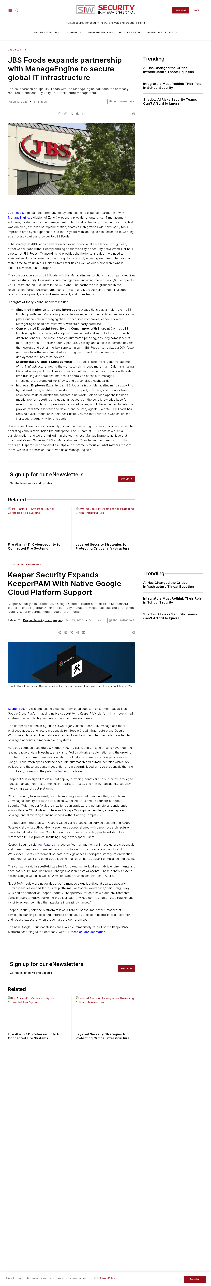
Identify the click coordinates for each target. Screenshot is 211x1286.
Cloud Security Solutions (24, 564)
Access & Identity (130, 32)
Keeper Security (19, 708)
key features (46, 844)
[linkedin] (65, 113)
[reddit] (77, 113)
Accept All (195, 1279)
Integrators (74, 32)
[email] (83, 113)
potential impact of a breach (65, 771)
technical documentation (88, 932)
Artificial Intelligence (162, 32)
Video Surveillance (100, 32)
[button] (10, 10)
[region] (105, 1279)
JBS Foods (15, 212)
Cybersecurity (17, 50)
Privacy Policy (107, 1278)
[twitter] (71, 113)
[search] (16, 10)
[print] (133, 113)
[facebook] (59, 113)
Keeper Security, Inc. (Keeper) (43, 620)
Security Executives (46, 32)
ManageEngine (18, 217)
